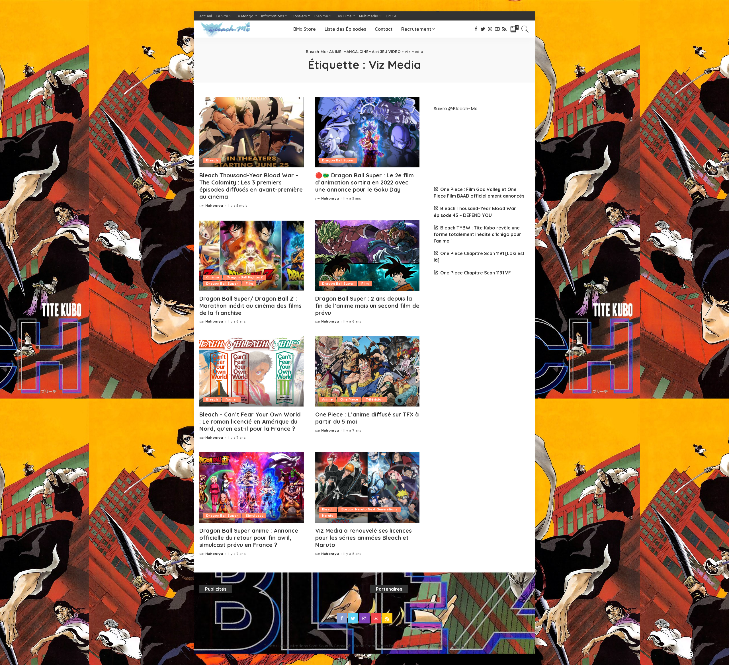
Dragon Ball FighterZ (245, 277)
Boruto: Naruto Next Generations (369, 509)
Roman (232, 399)
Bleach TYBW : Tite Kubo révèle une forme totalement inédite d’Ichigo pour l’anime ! (477, 234)
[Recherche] (525, 29)
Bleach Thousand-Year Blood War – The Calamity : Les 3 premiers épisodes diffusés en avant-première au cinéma (251, 186)
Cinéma (212, 277)
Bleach (212, 160)
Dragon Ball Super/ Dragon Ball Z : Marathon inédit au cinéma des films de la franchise (250, 305)
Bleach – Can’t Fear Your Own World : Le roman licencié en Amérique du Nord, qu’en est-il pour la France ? (250, 421)
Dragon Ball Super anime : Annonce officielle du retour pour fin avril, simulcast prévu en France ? (248, 537)
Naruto (328, 516)
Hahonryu (214, 205)
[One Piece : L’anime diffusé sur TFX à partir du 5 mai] (367, 371)
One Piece (349, 399)
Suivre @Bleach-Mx (455, 108)
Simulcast (254, 516)
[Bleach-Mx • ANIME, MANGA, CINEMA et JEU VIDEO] (225, 29)
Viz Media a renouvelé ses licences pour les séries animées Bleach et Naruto (363, 537)
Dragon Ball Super (338, 160)
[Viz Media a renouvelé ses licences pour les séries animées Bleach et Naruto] (367, 487)
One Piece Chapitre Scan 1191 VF (475, 273)
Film (249, 284)
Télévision (374, 399)
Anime (327, 399)
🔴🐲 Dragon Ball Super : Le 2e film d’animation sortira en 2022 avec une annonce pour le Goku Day (364, 182)
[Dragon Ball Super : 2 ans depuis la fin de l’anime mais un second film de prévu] (367, 255)
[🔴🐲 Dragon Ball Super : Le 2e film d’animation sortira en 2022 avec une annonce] (367, 132)
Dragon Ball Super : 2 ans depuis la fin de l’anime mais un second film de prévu (367, 305)
